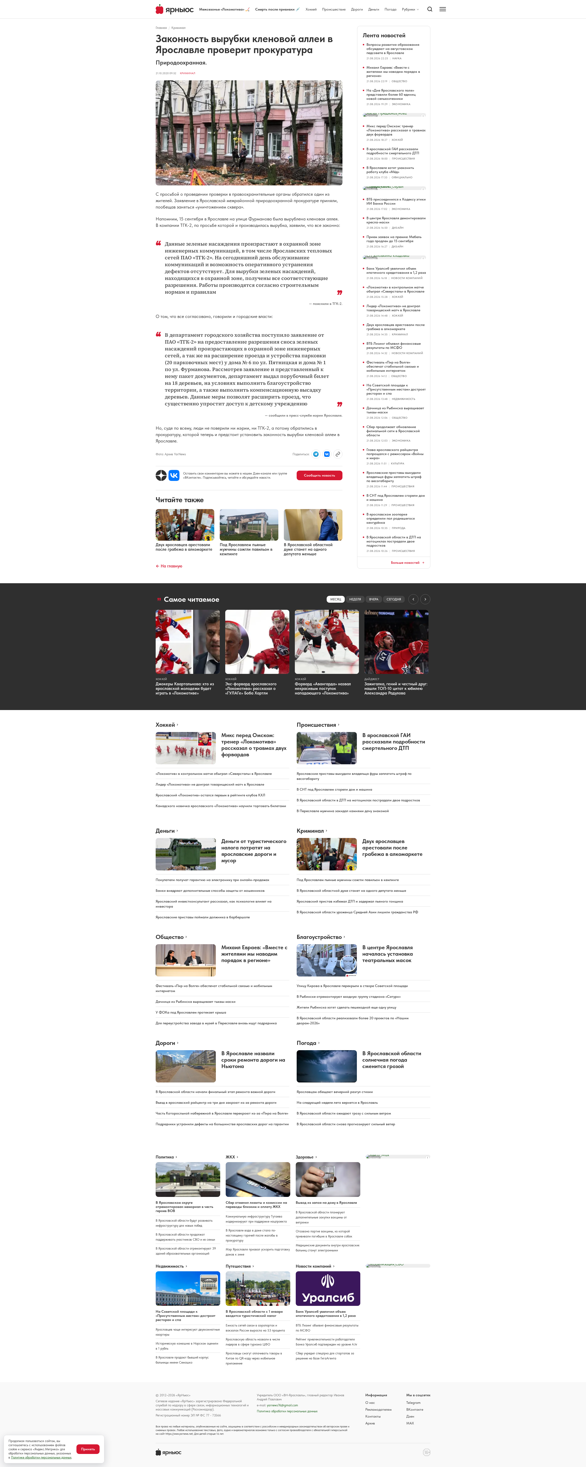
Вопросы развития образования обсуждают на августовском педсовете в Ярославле (392, 48)
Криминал (178, 28)
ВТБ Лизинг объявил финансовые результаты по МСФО (393, 345)
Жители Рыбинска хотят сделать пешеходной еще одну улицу (346, 1007)
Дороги (357, 9)
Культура (397, 463)
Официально (402, 177)
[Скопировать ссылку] (337, 454)
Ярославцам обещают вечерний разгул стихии (335, 1092)
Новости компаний (407, 278)
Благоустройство (319, 936)
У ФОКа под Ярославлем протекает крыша (191, 1012)
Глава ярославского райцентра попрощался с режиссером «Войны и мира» (394, 453)
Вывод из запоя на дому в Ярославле (326, 1202)
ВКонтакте (414, 1409)
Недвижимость (403, 399)
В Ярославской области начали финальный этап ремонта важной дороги (215, 1092)
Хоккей (311, 9)
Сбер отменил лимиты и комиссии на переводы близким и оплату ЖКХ (256, 1204)
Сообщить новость (319, 475)
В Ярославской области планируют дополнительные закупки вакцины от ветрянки (321, 1217)
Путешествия (238, 1266)
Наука (397, 58)
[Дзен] (161, 475)
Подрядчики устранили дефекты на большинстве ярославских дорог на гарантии (222, 1124)
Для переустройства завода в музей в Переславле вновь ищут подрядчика (216, 1023)
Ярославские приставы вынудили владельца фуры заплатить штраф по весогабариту (393, 476)
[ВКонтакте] (173, 475)
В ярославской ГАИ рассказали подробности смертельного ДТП (392, 151)
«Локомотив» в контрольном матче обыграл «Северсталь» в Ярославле (395, 289)
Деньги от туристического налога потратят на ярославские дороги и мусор (253, 851)
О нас (370, 1402)
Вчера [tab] (373, 599)
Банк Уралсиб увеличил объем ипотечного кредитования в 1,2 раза (396, 270)
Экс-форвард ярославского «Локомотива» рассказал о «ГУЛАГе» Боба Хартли (251, 688)
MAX (410, 1423)
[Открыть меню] (442, 9)
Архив (370, 1423)
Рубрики (408, 9)
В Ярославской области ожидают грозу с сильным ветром (344, 1113)
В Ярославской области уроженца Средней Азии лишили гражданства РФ (357, 912)
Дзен (410, 1416)
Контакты (373, 1416)
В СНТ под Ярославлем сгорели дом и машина (395, 497)
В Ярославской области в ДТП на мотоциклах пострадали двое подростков (393, 541)
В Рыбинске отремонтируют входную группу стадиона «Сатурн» (349, 996)
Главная (161, 28)
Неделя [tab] (355, 599)
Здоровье (305, 1157)
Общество (399, 81)
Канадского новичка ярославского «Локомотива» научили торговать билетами (221, 806)
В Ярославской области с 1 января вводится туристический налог (254, 1313)
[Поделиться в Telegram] (315, 454)
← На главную (169, 566)
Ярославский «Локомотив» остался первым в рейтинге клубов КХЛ (210, 795)
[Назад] (413, 599)
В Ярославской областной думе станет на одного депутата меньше (351, 890)
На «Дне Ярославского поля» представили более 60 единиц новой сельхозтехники (391, 94)
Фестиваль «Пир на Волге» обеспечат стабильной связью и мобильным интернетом (392, 366)
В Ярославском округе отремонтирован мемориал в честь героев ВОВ (184, 1206)
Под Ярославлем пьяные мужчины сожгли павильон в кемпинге (348, 880)
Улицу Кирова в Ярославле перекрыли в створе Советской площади (352, 986)
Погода (390, 9)
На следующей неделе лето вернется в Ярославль (337, 1102)
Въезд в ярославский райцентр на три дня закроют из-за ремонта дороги (216, 1102)
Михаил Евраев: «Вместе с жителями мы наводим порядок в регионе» (393, 71)
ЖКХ (230, 1157)
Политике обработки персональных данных (41, 1457)
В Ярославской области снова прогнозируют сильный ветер (346, 1124)
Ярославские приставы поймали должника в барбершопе (203, 917)
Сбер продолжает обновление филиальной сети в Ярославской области (393, 431)
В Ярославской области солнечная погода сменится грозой (391, 1059)
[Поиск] (429, 9)
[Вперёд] (425, 599)
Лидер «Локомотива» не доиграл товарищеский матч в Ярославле (393, 308)
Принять (88, 1449)
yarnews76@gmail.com (282, 1405)
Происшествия (334, 9)
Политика (165, 1157)
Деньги (373, 9)
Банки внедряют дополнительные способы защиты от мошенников (210, 890)
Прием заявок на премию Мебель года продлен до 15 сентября (393, 239)
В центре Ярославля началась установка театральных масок (387, 953)
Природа (399, 528)
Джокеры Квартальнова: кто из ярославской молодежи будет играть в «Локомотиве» (185, 688)
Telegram (413, 1402)
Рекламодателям (378, 1409)
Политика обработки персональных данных (287, 1411)
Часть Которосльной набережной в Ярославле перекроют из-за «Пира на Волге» (222, 1113)
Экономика (401, 104)
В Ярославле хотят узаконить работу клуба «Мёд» (390, 169)
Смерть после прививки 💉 (277, 9)
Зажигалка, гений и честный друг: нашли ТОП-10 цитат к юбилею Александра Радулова (395, 688)
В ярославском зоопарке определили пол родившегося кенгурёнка (390, 518)
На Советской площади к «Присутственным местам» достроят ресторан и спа (396, 389)
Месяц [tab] (335, 599)
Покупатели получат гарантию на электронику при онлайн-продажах (212, 880)
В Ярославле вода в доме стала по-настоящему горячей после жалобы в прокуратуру (252, 1235)
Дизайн (398, 227)
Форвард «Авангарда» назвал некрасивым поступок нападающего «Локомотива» (323, 688)
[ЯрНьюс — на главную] (175, 9)
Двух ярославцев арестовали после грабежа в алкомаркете (395, 327)
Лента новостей (384, 35)
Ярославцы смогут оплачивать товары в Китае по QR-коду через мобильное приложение (254, 1358)
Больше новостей (405, 563)
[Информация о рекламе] (423, 116)
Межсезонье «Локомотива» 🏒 (224, 9)
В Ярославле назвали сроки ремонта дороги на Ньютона (253, 1059)
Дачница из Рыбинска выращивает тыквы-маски (395, 410)
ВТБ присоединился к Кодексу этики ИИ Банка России (396, 201)
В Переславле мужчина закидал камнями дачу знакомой (343, 811)
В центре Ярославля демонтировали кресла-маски (396, 220)
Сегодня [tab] (394, 599)
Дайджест (371, 679)
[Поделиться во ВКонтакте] (326, 454)
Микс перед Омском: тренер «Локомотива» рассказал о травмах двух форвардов (396, 130)
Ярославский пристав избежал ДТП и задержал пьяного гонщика (350, 901)
